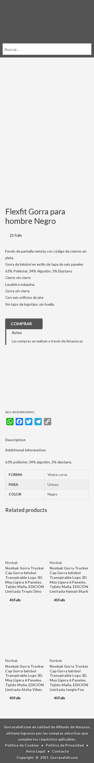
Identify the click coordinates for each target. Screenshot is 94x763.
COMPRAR (21, 323)
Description (15, 440)
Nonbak (11, 562)
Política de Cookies (22, 745)
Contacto (60, 751)
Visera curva (57, 474)
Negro (52, 494)
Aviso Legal (35, 751)
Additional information (25, 450)
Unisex (53, 484)
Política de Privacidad (65, 745)
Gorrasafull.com (64, 757)
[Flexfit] (31, 379)
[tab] (47, 440)
